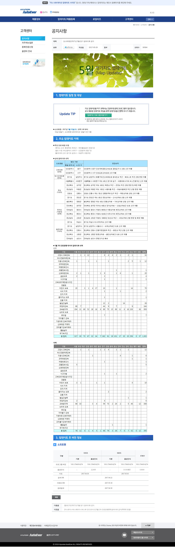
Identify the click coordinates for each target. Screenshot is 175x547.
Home (137, 25)
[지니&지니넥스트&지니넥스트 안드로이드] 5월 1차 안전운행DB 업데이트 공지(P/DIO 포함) (97, 509)
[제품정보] (36, 19)
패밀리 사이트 (142, 532)
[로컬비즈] (98, 19)
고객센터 (144, 25)
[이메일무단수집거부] (51, 525)
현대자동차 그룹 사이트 (142, 538)
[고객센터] (130, 19)
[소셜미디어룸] (67, 19)
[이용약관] (24, 525)
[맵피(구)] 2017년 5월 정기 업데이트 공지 (79, 505)
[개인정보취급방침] (35, 525)
